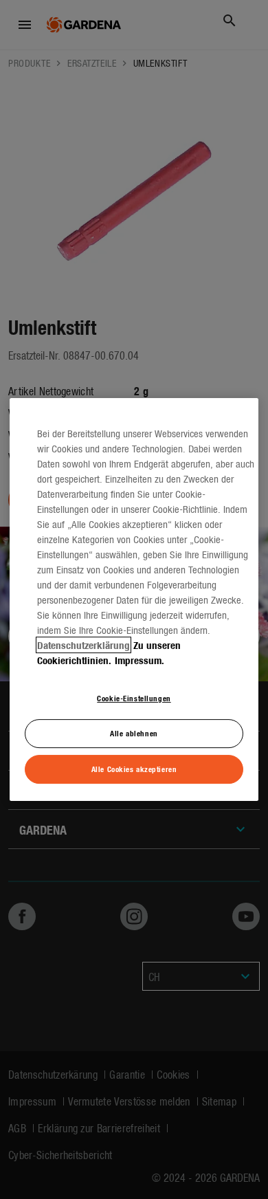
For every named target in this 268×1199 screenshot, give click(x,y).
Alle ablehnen (133, 732)
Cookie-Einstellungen (133, 697)
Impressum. (139, 660)
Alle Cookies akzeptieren (134, 768)
